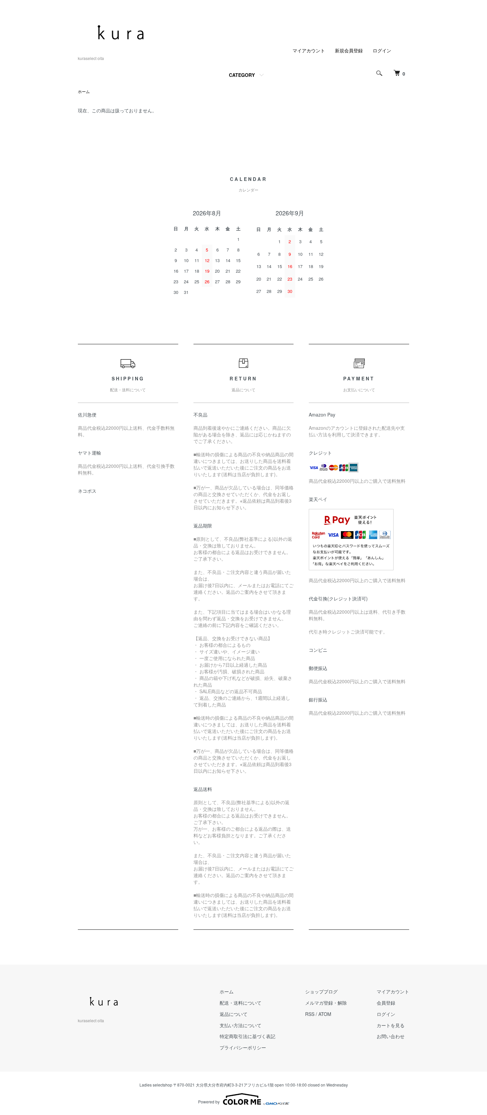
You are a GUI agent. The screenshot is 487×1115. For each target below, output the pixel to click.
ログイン (382, 50)
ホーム (84, 91)
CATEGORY (242, 75)
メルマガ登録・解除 (326, 1002)
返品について (233, 1014)
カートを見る (391, 1025)
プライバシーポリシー (243, 1047)
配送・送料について (240, 1002)
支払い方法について (240, 1025)
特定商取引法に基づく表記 (247, 1036)
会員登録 (386, 1002)
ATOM (324, 1014)
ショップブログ (321, 991)
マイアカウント (309, 50)
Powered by (209, 1101)
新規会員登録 (349, 50)
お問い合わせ (391, 1036)
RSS (309, 1014)
